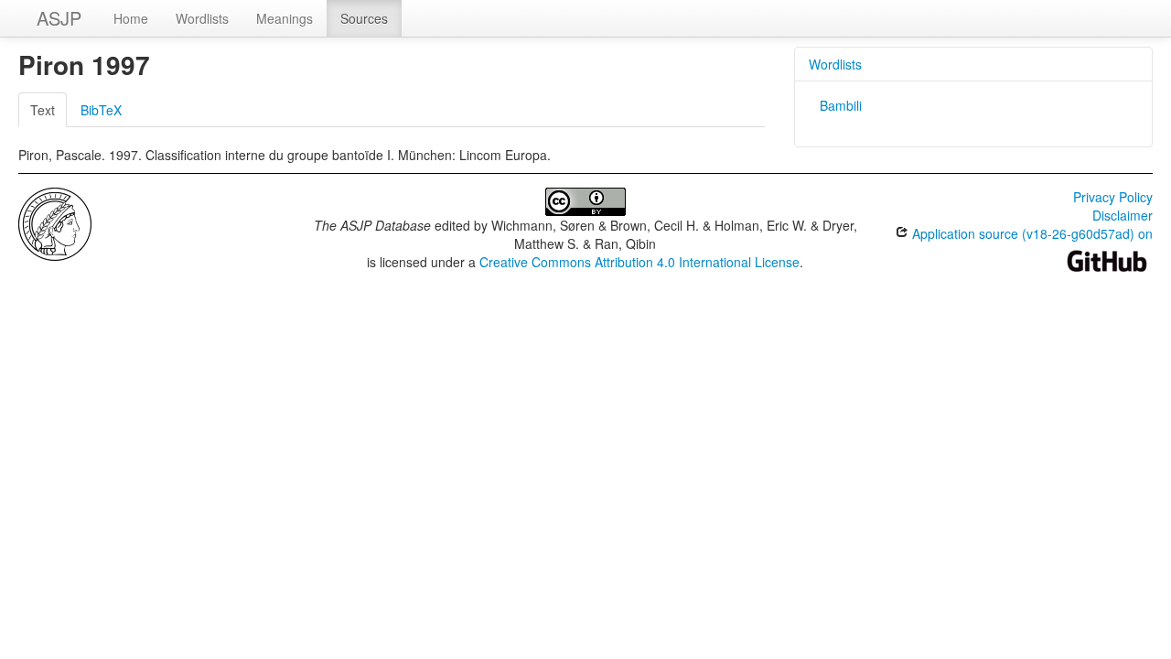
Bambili (841, 105)
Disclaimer (1122, 215)
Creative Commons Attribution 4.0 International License (639, 262)
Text (42, 110)
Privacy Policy (1113, 197)
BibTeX (101, 110)
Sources (364, 18)
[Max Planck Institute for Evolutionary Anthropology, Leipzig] (54, 222)
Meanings (284, 18)
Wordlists (202, 18)
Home (130, 18)
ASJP (59, 18)
